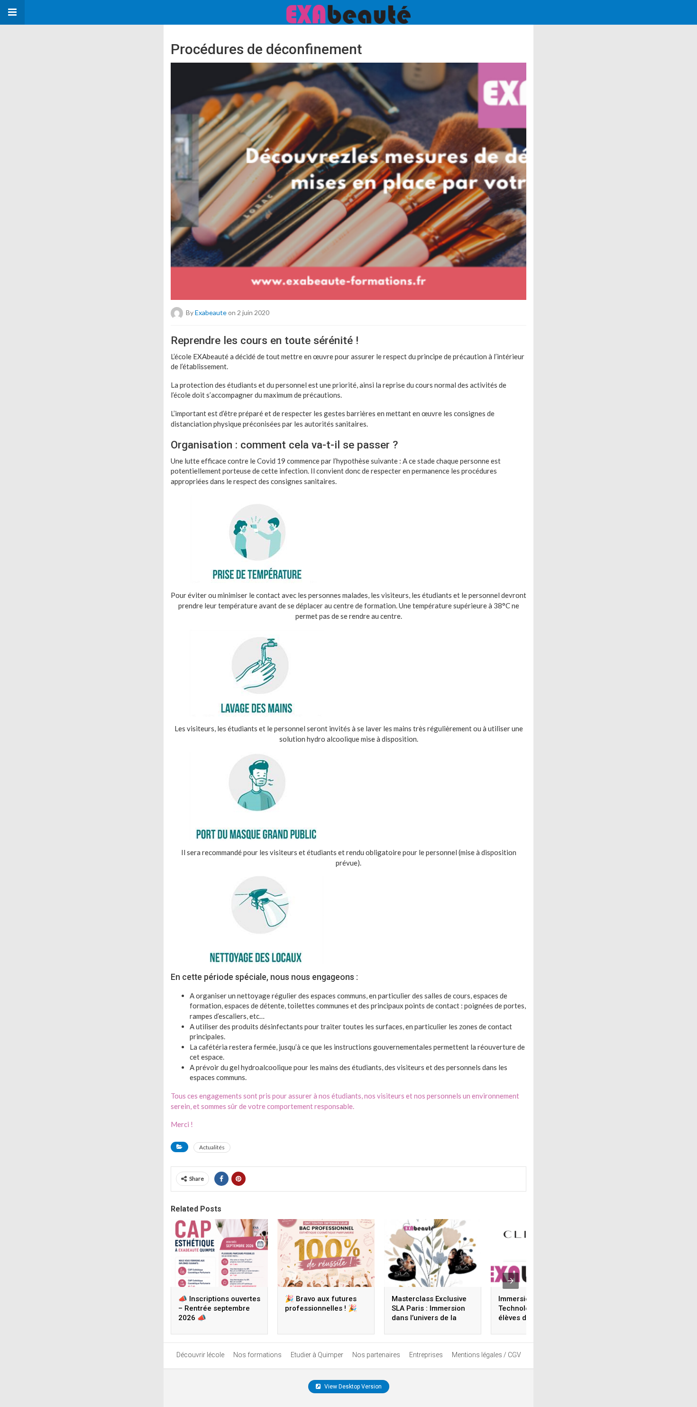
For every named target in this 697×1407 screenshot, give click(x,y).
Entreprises (426, 1355)
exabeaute (211, 312)
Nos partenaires (376, 1355)
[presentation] (511, 1281)
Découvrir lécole (200, 1355)
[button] (12, 12)
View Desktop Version (352, 1386)
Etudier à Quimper (317, 1355)
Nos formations (257, 1355)
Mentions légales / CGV (486, 1355)
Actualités (212, 1147)
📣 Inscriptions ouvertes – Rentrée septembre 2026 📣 (219, 1308)
